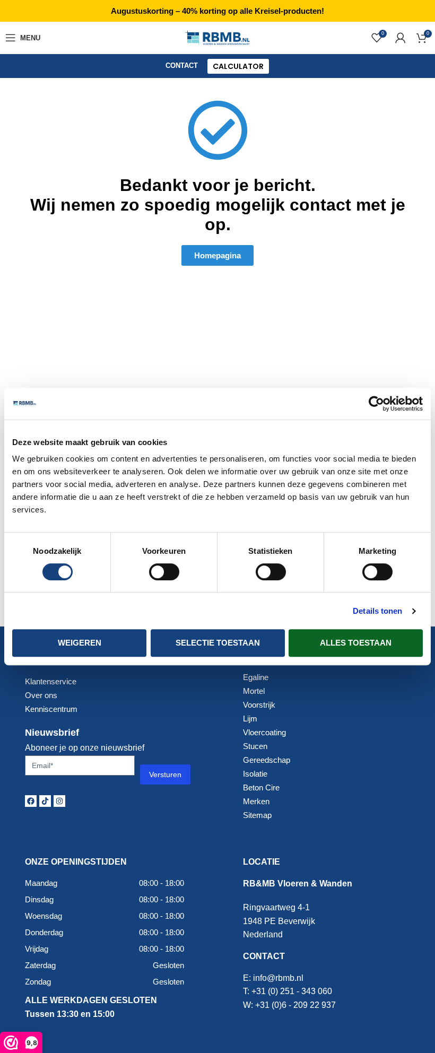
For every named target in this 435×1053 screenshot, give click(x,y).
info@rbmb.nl (278, 977)
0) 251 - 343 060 (301, 991)
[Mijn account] (400, 37)
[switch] (164, 571)
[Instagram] (59, 801)
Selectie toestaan (218, 642)
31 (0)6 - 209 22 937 (298, 1005)
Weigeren (79, 642)
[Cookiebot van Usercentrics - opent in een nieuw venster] (376, 404)
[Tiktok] (45, 801)
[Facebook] (31, 801)
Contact (182, 65)
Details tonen (377, 610)
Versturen (165, 774)
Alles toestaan (356, 642)
